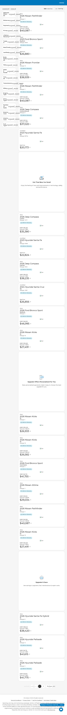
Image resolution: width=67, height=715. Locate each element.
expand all (6, 9)
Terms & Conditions (16, 700)
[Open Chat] (61, 709)
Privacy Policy (27, 700)
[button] (9, 14)
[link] (41, 23)
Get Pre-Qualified (37, 700)
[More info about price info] (30, 30)
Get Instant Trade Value (50, 700)
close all (13, 9)
